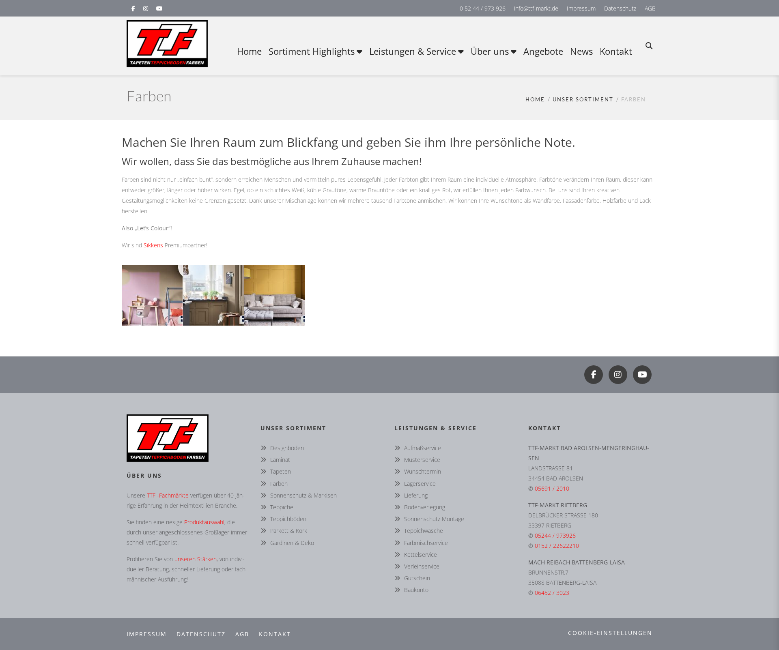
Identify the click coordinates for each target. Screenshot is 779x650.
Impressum (581, 8)
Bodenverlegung (424, 507)
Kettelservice (420, 554)
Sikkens (153, 245)
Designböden (287, 448)
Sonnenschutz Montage (434, 519)
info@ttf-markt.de (536, 8)
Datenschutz (620, 8)
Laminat (280, 459)
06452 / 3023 (552, 592)
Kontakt (275, 634)
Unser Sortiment (583, 99)
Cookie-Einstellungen (610, 633)
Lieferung (416, 495)
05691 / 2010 (552, 488)
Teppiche (281, 507)
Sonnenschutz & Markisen (303, 495)
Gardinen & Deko (292, 543)
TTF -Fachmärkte (168, 495)
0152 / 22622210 (557, 545)
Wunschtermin (422, 471)
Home (535, 99)
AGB (650, 8)
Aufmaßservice (422, 448)
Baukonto (416, 590)
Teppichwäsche (423, 530)
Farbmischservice (426, 543)
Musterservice (422, 459)
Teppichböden (288, 519)
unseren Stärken (195, 559)
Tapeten (280, 471)
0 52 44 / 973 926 (483, 8)
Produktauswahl (204, 522)
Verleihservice (421, 566)
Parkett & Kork (288, 530)
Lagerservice (420, 483)
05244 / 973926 (555, 535)
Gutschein (417, 578)
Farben (279, 483)
